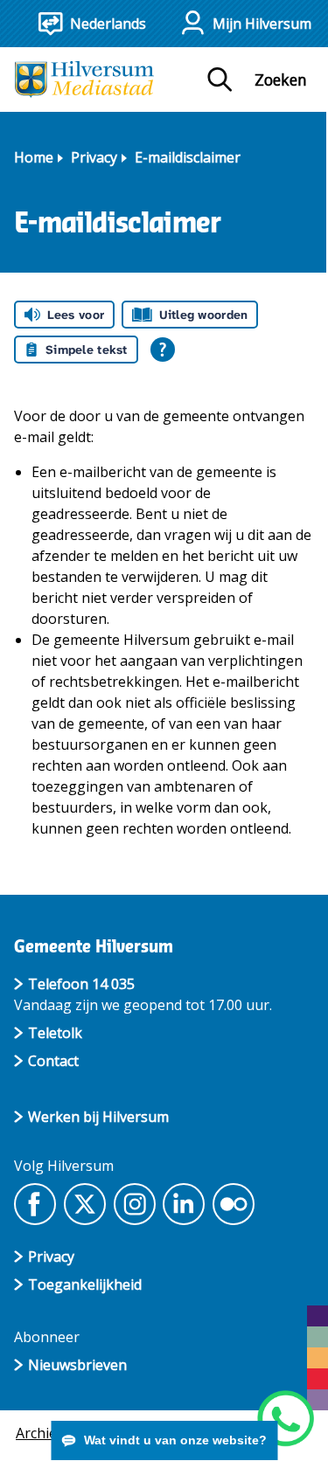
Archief (39, 1433)
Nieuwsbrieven (77, 1364)
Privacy (94, 157)
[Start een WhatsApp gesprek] (285, 1418)
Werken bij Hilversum (98, 1116)
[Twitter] (85, 1204)
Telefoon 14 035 (81, 984)
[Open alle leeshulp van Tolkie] (162, 349)
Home (33, 157)
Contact (53, 1060)
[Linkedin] (184, 1204)
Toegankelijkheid (85, 1284)
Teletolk (55, 1032)
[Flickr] (234, 1204)
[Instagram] (135, 1204)
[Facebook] (35, 1204)
